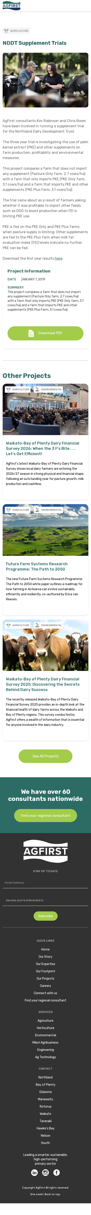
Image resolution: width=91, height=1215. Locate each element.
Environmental (45, 1035)
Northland (45, 1077)
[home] (11, 5)
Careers (45, 986)
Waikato (45, 1114)
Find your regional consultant (45, 815)
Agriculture (45, 1021)
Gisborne (45, 1092)
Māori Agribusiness (45, 1042)
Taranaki (46, 1121)
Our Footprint (45, 971)
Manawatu (45, 1099)
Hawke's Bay (46, 1128)
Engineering (45, 1050)
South (45, 1143)
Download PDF (50, 333)
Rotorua (45, 1106)
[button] (85, 5)
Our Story (45, 957)
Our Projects (45, 978)
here (58, 258)
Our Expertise (45, 964)
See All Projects (45, 756)
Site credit (37, 1194)
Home (45, 949)
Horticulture (45, 1028)
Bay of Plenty (45, 1085)
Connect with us (45, 993)
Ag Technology (45, 1057)
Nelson (45, 1136)
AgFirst (40, 1188)
